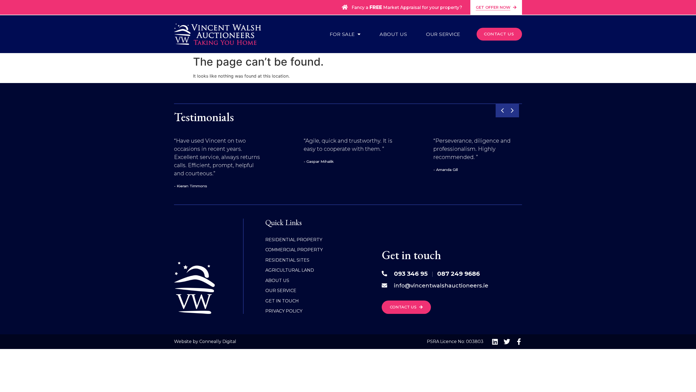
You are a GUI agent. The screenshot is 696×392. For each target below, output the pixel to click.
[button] (502, 110)
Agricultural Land (289, 270)
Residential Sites (287, 260)
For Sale (342, 34)
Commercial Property (294, 249)
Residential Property (293, 239)
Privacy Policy (283, 311)
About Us (393, 34)
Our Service (443, 34)
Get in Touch (282, 301)
